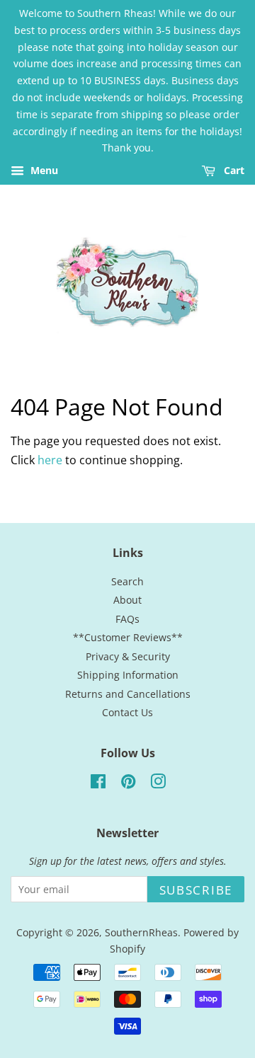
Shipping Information (127, 675)
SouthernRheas (141, 932)
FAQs (127, 619)
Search (127, 581)
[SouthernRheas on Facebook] (98, 783)
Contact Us (127, 712)
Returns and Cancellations (128, 694)
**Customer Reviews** (128, 637)
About (127, 599)
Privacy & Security (128, 656)
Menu (43, 171)
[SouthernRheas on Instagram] (158, 783)
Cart (232, 171)
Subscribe (195, 890)
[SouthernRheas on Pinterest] (128, 783)
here (50, 460)
